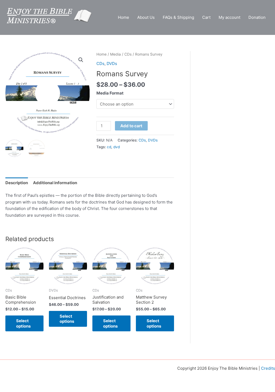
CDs (128, 54)
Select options (23, 323)
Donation (257, 17)
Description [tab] (16, 182)
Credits (268, 368)
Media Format (110, 93)
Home (123, 17)
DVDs (112, 63)
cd (109, 147)
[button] (81, 60)
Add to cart (131, 125)
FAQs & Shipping (178, 17)
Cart (206, 17)
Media (115, 54)
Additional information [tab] (55, 182)
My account (229, 17)
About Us (146, 17)
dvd (116, 147)
